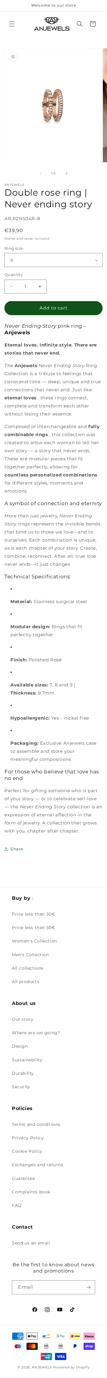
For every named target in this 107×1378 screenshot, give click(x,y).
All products (25, 981)
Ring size (13, 248)
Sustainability (27, 1060)
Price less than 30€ (33, 914)
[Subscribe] (88, 1287)
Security (21, 1086)
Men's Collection (30, 954)
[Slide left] (40, 173)
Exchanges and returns (37, 1164)
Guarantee (23, 1178)
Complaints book (31, 1192)
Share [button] (16, 849)
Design (20, 1046)
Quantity (13, 274)
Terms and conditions (36, 1124)
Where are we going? (36, 1032)
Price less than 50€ (33, 927)
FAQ (17, 1205)
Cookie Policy (27, 1151)
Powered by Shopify (71, 1367)
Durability (23, 1073)
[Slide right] (66, 173)
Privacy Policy (28, 1138)
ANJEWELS (42, 1367)
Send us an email (31, 1243)
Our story (22, 1019)
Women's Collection (34, 941)
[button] (11, 23)
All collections (28, 968)
